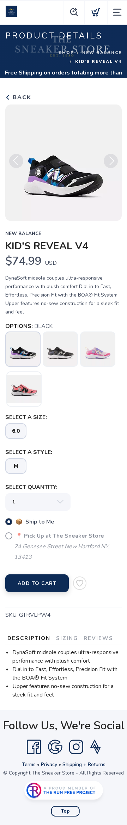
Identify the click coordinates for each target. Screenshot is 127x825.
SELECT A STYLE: (28, 452)
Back (21, 97)
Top (65, 811)
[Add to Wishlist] (79, 583)
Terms (29, 764)
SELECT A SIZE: (26, 417)
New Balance (102, 52)
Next (111, 161)
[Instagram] (76, 747)
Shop (66, 52)
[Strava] (95, 747)
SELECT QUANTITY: (31, 487)
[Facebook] (33, 747)
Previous (16, 161)
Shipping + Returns (83, 764)
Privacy (49, 764)
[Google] (55, 747)
